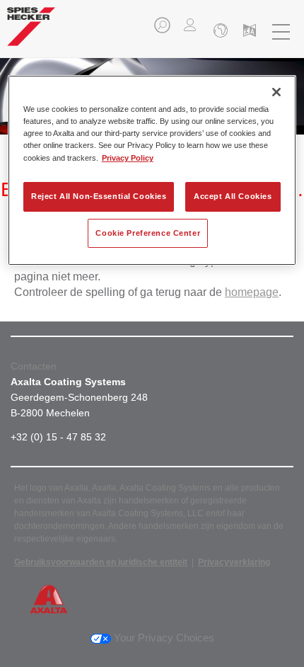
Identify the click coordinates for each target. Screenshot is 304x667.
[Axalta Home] (31, 32)
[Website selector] (219, 32)
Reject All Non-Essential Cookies (98, 196)
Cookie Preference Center (147, 233)
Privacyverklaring (234, 562)
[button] (163, 29)
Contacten (34, 366)
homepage (252, 292)
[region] (152, 170)
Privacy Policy (127, 158)
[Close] (276, 92)
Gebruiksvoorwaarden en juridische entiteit (100, 562)
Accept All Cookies (232, 196)
